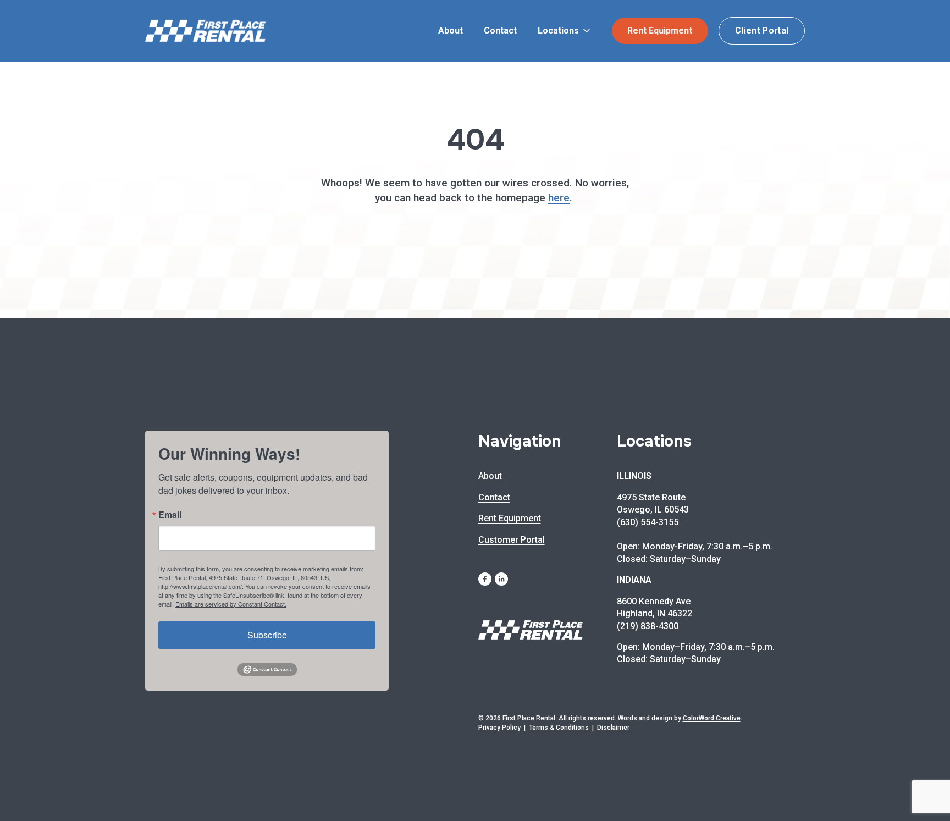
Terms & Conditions (559, 727)
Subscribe (267, 635)
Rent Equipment (659, 30)
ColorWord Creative (712, 718)
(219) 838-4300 (647, 626)
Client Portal (761, 30)
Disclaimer (613, 727)
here (559, 197)
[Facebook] (484, 579)
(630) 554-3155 (647, 522)
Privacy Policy (499, 727)
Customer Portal (511, 540)
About (450, 30)
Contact (500, 30)
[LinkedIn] (501, 579)
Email (169, 514)
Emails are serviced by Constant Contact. (230, 603)
